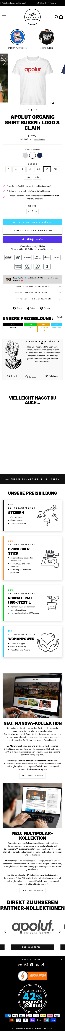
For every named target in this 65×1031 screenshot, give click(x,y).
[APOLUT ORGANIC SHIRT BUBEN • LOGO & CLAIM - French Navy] (19, 456)
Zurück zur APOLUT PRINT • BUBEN (35, 479)
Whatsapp (53, 375)
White (32, 155)
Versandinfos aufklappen (32, 293)
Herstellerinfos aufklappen (32, 299)
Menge (32, 206)
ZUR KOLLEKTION (32, 775)
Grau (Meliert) (25, 155)
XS (47, 169)
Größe (32, 164)
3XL (55, 169)
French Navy (40, 155)
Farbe (32, 149)
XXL (38, 169)
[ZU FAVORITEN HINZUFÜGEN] (6, 413)
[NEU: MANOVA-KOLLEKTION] (32, 695)
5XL (37, 176)
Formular (33, 376)
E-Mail (14, 375)
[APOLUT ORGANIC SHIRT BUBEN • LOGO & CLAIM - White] (16, 456)
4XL (28, 176)
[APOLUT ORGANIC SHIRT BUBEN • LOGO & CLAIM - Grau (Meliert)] (12, 456)
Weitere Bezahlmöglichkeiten (32, 246)
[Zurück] (5, 931)
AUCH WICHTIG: (31, 959)
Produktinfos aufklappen (32, 286)
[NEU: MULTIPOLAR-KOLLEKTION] (32, 805)
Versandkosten (39, 139)
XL (30, 169)
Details (59, 317)
